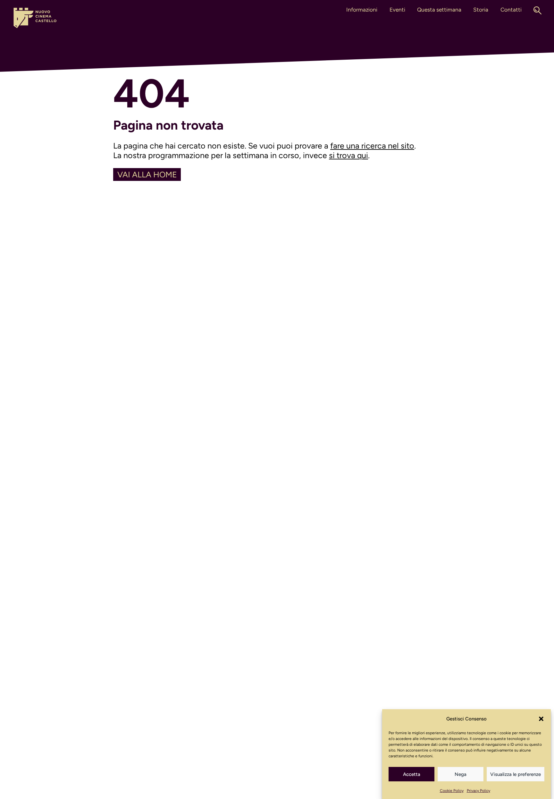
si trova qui (348, 155)
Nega (460, 774)
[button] (541, 719)
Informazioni (361, 9)
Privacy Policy (478, 790)
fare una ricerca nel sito (372, 145)
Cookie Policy (452, 790)
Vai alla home (147, 174)
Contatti (511, 9)
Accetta (411, 774)
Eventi (397, 9)
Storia (480, 9)
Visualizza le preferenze (515, 774)
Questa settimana (439, 9)
